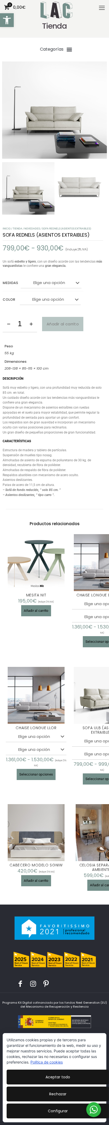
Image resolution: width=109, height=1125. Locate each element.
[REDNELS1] (54, 110)
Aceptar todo (58, 1077)
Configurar (58, 1111)
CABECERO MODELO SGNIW (36, 865)
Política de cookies (46, 1062)
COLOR (9, 299)
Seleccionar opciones (36, 774)
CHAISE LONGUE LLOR (36, 727)
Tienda (17, 228)
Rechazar (57, 1094)
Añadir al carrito (63, 324)
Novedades (32, 228)
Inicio (7, 228)
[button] (7, 20)
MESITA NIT (36, 595)
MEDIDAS (10, 282)
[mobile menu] (101, 7)
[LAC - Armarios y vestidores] (56, 6)
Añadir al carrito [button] (36, 611)
